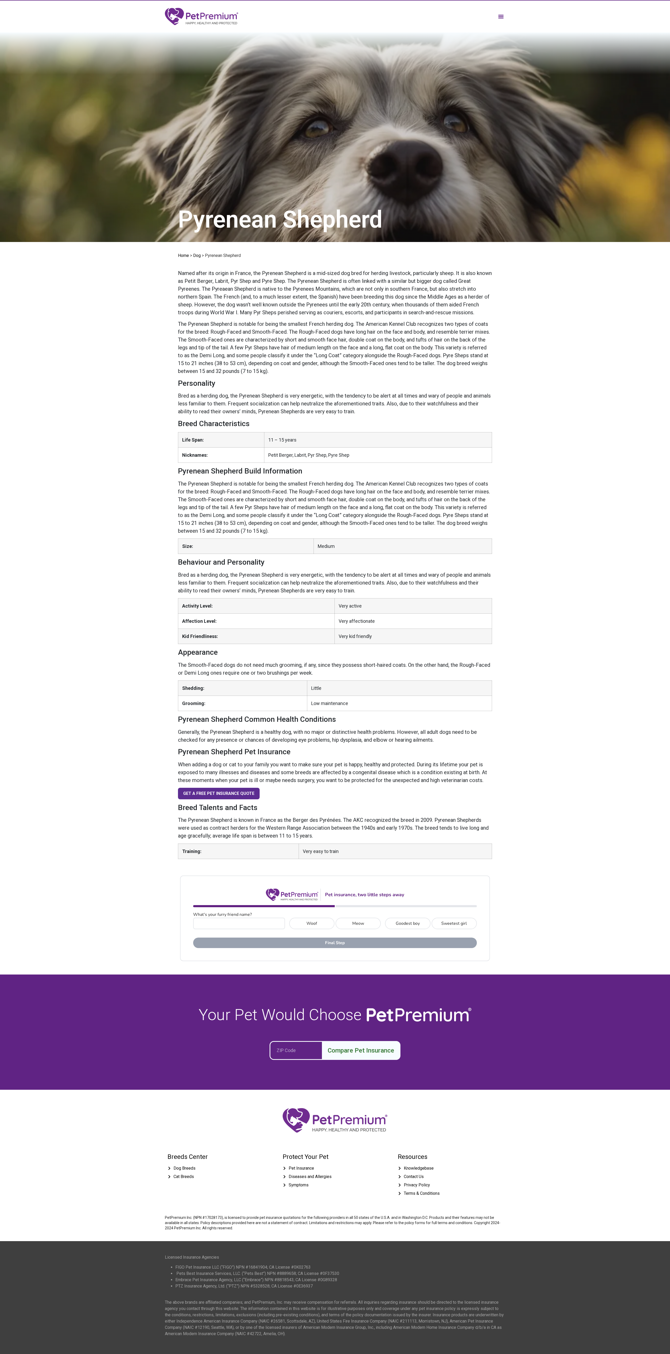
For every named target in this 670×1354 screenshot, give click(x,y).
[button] (500, 16)
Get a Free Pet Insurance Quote (218, 793)
